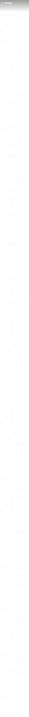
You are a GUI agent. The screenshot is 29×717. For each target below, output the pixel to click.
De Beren (8, 3)
